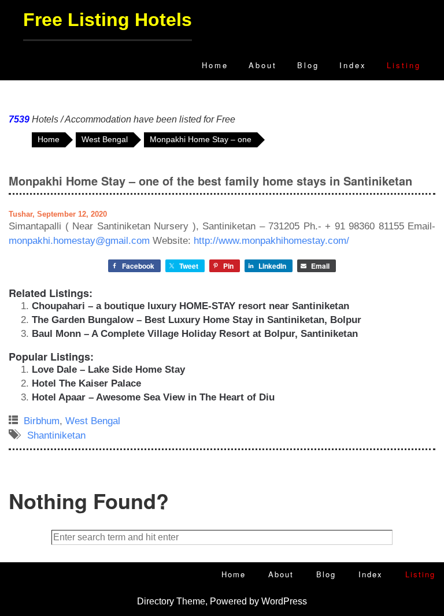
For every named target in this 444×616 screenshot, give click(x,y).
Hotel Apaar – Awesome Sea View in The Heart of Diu (153, 397)
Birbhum (42, 420)
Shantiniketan (56, 435)
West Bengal (92, 420)
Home (215, 65)
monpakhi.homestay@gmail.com (79, 240)
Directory (155, 601)
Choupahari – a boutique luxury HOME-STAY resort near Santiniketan (190, 305)
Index (353, 65)
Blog (308, 65)
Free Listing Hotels (107, 19)
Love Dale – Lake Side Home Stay (108, 369)
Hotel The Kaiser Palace (86, 383)
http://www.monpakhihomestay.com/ (271, 240)
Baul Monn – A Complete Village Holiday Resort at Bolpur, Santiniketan (195, 333)
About (263, 65)
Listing (404, 65)
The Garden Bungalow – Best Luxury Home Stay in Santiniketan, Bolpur (196, 319)
